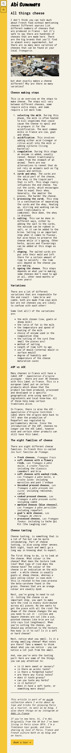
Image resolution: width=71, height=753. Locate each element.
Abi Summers (25, 4)
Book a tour (20, 742)
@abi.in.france (20, 713)
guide (49, 699)
